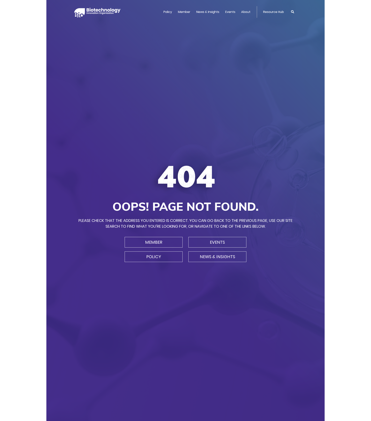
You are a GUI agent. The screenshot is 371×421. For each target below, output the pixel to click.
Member (184, 12)
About (245, 12)
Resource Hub (273, 12)
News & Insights (207, 12)
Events (230, 12)
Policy (167, 12)
